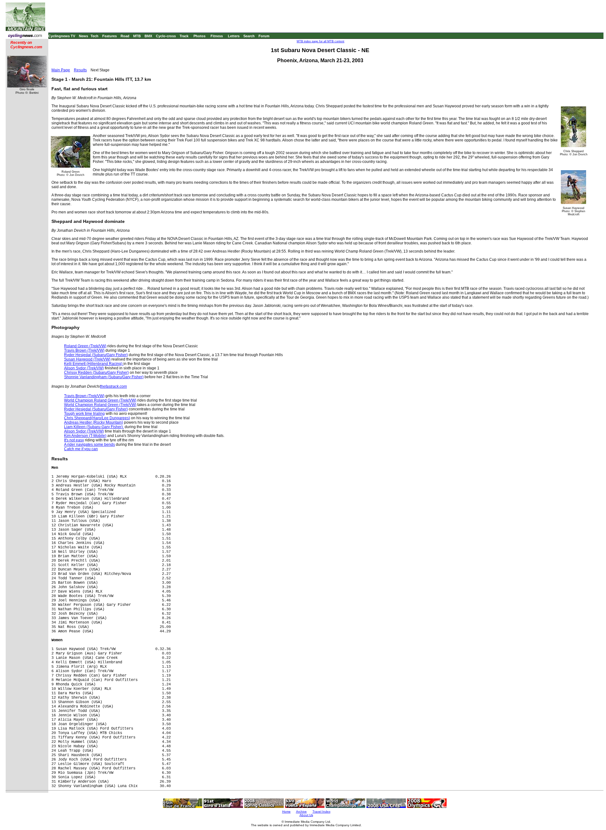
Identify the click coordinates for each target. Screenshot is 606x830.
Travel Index (321, 811)
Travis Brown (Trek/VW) (84, 350)
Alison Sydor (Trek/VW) (84, 368)
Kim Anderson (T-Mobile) (85, 435)
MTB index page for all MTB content (320, 41)
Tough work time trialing (84, 413)
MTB (137, 36)
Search (249, 36)
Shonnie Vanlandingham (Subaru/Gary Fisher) (104, 377)
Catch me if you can (81, 449)
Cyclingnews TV (61, 36)
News (83, 36)
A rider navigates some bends (89, 444)
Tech (94, 36)
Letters (234, 36)
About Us (306, 815)
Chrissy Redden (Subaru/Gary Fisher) (96, 372)
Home (286, 811)
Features (109, 36)
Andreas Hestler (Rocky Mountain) (93, 422)
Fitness (217, 36)
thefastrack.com (113, 386)
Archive (301, 811)
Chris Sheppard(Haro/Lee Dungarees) (97, 418)
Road (125, 36)
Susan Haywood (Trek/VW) (87, 359)
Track (184, 36)
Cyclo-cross (166, 36)
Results (80, 70)
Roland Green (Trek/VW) (85, 346)
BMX (148, 36)
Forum (264, 36)
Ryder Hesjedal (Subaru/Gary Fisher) (96, 355)
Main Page (60, 70)
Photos (199, 36)
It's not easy (74, 440)
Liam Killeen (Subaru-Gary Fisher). (94, 427)
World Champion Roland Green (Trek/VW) (100, 400)
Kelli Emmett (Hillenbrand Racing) (93, 363)
